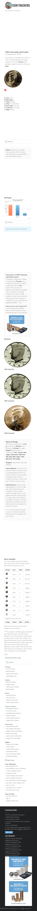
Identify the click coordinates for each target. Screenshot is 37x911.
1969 (14, 610)
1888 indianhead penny (12, 817)
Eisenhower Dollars (11, 751)
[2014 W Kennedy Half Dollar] (8, 574)
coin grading (23, 290)
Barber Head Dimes (12, 700)
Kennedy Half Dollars (12, 726)
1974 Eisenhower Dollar (13, 854)
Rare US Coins (10, 785)
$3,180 (28, 574)
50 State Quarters (11, 711)
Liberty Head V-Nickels (12, 687)
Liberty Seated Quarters (13, 718)
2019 (14, 592)
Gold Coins (10, 760)
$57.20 (28, 615)
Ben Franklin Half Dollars (13, 729)
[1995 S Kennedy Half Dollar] (8, 596)
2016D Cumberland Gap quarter (15, 815)
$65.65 (28, 610)
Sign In (8, 798)
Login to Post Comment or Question (16, 229)
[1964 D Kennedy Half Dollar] (8, 578)
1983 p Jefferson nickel (12, 819)
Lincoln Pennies (10, 669)
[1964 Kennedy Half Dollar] (8, 614)
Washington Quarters (12, 708)
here (16, 626)
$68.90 (28, 601)
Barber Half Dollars (11, 733)
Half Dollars (9, 724)
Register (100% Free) (12, 801)
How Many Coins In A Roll (13, 787)
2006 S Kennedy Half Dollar (14, 838)
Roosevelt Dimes (11, 695)
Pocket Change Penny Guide (14, 776)
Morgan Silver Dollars (12, 744)
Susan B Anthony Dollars (13, 754)
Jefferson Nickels (11, 682)
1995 (14, 597)
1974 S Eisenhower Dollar (13, 842)
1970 (14, 588)
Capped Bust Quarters (12, 720)
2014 (14, 574)
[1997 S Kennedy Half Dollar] (8, 605)
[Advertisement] (18, 30)
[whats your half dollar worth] (16, 325)
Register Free (9, 618)
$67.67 (28, 606)
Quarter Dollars (10, 706)
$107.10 (27, 583)
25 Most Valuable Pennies (13, 771)
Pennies (8, 667)
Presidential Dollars (11, 756)
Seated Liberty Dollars (12, 749)
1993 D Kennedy (9, 433)
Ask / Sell (9, 832)
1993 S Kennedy (9, 369)
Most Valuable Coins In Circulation (16, 768)
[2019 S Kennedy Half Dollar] (8, 592)
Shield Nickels (10, 689)
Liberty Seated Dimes (12, 702)
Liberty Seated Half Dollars (14, 736)
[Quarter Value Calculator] (18, 893)
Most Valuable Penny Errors (14, 778)
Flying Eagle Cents (11, 676)
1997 (14, 606)
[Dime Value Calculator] (18, 868)
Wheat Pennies (10, 671)
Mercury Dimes (10, 697)
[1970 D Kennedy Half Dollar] (8, 601)
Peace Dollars (10, 747)
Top (5, 654)
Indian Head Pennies (12, 674)
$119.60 (27, 579)
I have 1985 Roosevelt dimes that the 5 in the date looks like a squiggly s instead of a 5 (18, 828)
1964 (14, 579)
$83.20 (28, 588)
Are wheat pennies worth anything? (16, 780)
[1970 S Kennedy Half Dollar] (8, 587)
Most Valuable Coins (12, 766)
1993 (11, 98)
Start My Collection (11, 796)
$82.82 (28, 597)
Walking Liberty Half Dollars (14, 731)
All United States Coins (13, 658)
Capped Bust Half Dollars (13, 738)
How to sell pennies (12, 825)
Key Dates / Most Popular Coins (15, 783)
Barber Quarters (11, 715)
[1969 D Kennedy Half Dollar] (8, 610)
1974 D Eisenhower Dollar (13, 850)
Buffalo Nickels (10, 684)
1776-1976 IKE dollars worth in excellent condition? (17, 822)
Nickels (7, 680)
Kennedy (12, 102)
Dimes (7, 693)
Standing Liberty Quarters (13, 713)
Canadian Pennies (11, 773)
